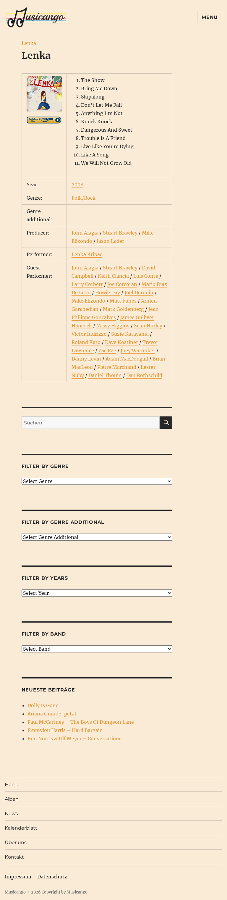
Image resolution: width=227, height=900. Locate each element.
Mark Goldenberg (123, 309)
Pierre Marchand (116, 367)
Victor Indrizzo (89, 334)
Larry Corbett (87, 284)
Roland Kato (86, 342)
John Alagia (85, 233)
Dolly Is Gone (43, 705)
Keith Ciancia (113, 276)
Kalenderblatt (21, 828)
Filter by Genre (45, 466)
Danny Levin (86, 359)
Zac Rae (107, 350)
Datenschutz (52, 877)
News (11, 813)
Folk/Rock (83, 198)
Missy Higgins (112, 326)
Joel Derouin (138, 292)
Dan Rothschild (144, 375)
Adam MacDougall (127, 359)
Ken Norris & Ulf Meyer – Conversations (74, 738)
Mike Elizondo (88, 301)
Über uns (16, 842)
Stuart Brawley (120, 233)
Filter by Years (45, 578)
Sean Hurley (148, 326)
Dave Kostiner (121, 342)
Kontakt (14, 857)
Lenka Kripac (87, 254)
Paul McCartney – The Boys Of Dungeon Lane (80, 722)
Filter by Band (44, 634)
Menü (210, 17)
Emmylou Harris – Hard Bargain (65, 730)
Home (12, 784)
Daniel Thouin (105, 375)
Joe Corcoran (122, 284)
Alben (12, 799)
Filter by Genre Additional (63, 522)
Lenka (29, 43)
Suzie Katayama (130, 334)
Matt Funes (123, 301)
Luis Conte (145, 276)
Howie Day (107, 292)
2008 (77, 185)
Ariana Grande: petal (51, 714)
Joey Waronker (138, 350)
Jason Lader (110, 241)
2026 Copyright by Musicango (59, 892)
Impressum (18, 877)
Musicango (15, 892)
